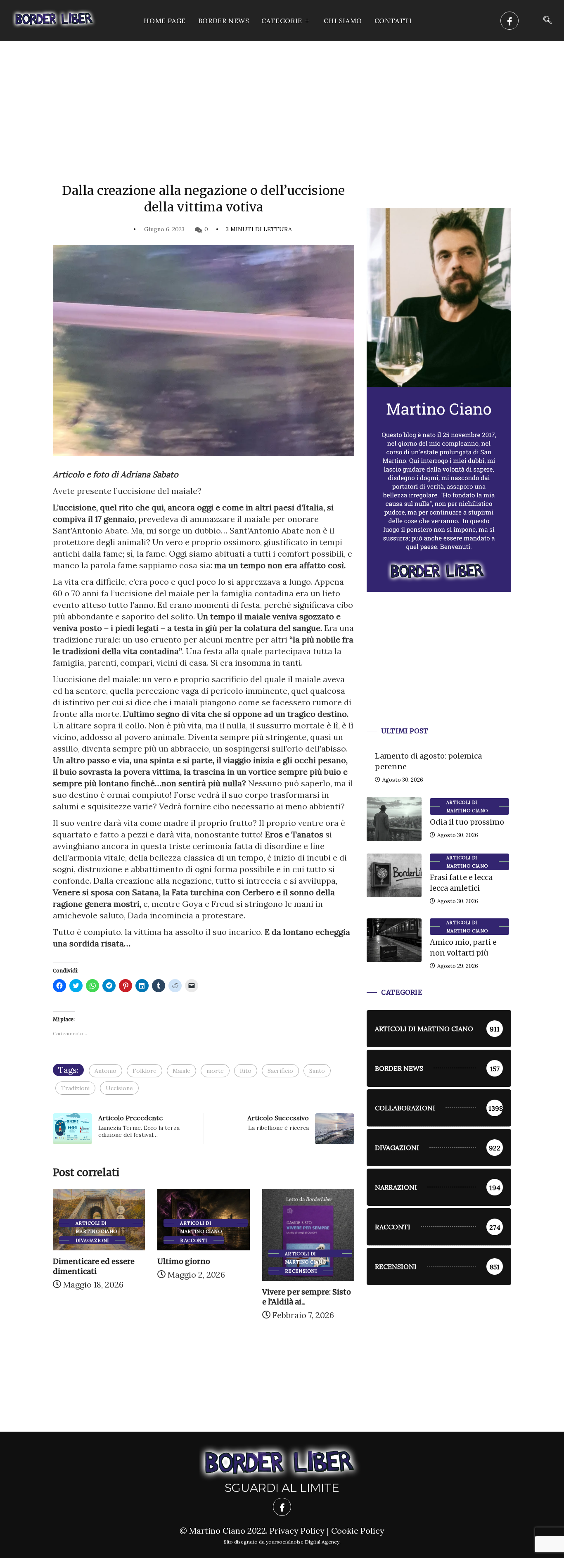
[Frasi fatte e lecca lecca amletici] (394, 875)
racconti (193, 1240)
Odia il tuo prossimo (467, 822)
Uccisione (119, 1088)
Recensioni (301, 1271)
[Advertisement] (282, 103)
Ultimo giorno (183, 1261)
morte (215, 1070)
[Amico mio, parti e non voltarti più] (394, 940)
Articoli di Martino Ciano (96, 1223)
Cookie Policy (357, 1530)
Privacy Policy (297, 1530)
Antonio (105, 1070)
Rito (245, 1070)
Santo (317, 1070)
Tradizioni (75, 1088)
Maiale (181, 1070)
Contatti (393, 21)
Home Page (164, 21)
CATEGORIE (281, 21)
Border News (223, 21)
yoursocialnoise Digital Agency (302, 1542)
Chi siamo (343, 21)
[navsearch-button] (547, 20)
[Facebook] (509, 21)
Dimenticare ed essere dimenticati (94, 1266)
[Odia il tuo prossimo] (394, 819)
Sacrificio (280, 1070)
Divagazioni (92, 1240)
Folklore (144, 1070)
